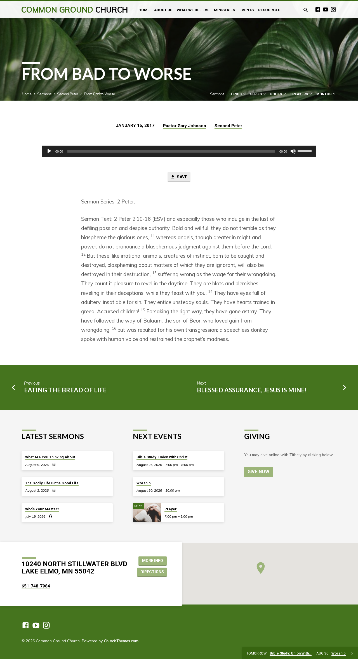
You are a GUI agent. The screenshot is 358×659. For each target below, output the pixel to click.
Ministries (224, 10)
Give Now (258, 471)
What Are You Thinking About (50, 457)
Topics (235, 94)
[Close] (352, 653)
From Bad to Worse (99, 94)
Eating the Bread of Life (65, 390)
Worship (143, 483)
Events (246, 10)
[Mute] (293, 151)
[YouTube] (325, 9)
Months (324, 94)
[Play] (49, 151)
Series (256, 94)
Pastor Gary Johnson (184, 125)
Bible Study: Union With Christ (161, 457)
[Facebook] (318, 9)
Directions (152, 572)
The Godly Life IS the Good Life (52, 483)
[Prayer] (147, 512)
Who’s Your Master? (42, 509)
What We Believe (193, 10)
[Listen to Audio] (54, 464)
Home (144, 10)
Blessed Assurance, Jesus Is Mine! (252, 390)
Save (181, 176)
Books (276, 94)
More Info (152, 560)
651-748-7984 (36, 586)
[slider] (305, 151)
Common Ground (74, 10)
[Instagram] (333, 9)
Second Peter (67, 94)
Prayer (170, 509)
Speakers (299, 94)
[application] (179, 151)
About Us (163, 10)
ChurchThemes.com (121, 640)
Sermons (44, 94)
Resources (269, 10)
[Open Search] (306, 10)
